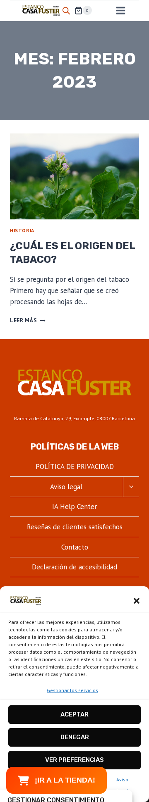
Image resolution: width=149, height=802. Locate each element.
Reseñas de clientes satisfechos (75, 526)
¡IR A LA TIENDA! (65, 780)
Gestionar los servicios (72, 690)
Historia (22, 230)
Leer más (28, 320)
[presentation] (74, 176)
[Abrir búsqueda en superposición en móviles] (66, 10)
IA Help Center (74, 506)
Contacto (74, 547)
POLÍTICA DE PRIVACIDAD (75, 466)
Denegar (74, 737)
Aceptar (74, 714)
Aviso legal (66, 486)
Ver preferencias (74, 760)
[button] (136, 601)
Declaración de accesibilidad (74, 566)
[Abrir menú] (120, 10)
